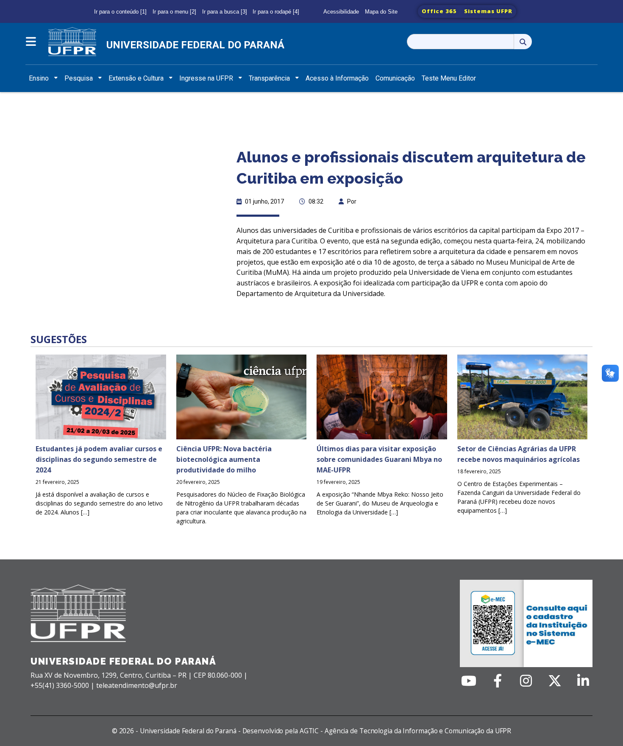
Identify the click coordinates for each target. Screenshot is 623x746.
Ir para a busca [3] (224, 11)
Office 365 (439, 11)
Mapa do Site (381, 11)
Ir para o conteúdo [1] (120, 11)
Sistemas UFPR (488, 11)
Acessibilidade (341, 11)
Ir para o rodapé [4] (276, 11)
